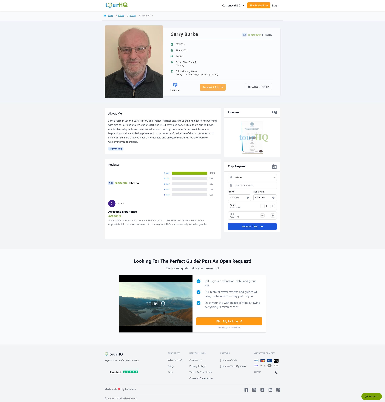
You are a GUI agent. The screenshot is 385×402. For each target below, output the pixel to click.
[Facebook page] (246, 390)
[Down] (262, 206)
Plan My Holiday (259, 5)
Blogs (171, 366)
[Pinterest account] (278, 390)
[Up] (273, 206)
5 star (166, 173)
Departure (258, 191)
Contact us (195, 360)
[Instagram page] (254, 390)
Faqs (170, 372)
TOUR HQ (115, 398)
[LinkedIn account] (270, 390)
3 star (166, 183)
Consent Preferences (201, 378)
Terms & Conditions (200, 372)
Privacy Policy (197, 366)
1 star (166, 194)
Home (110, 15)
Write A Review (260, 86)
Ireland (121, 15)
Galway (133, 15)
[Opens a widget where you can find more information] (371, 396)
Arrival (231, 191)
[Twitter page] (262, 389)
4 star (166, 178)
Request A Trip (211, 87)
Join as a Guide (228, 360)
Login (275, 5)
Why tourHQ (175, 360)
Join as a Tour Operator (233, 366)
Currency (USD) (231, 5)
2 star (166, 189)
